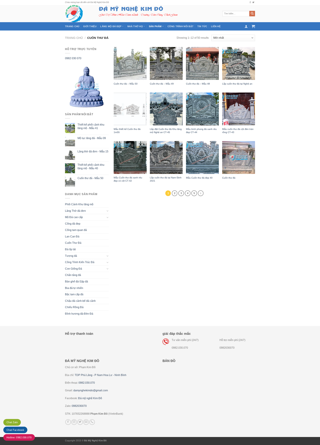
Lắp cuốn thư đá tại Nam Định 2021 (166, 179)
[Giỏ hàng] (253, 26)
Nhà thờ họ (135, 26)
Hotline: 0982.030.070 (19, 437)
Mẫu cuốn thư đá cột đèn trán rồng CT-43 (238, 131)
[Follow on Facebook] (250, 2)
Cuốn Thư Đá (73, 242)
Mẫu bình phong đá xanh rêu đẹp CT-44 (201, 131)
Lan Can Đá (72, 236)
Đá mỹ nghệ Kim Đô (90, 398)
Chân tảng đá (73, 275)
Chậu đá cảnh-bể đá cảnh (80, 300)
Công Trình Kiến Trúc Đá (79, 262)
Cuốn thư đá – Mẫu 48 (198, 83)
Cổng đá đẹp (72, 223)
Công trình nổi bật (181, 26)
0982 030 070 (73, 58)
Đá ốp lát (70, 249)
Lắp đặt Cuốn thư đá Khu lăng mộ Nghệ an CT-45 (166, 131)
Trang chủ (72, 26)
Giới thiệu (89, 26)
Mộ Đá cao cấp (74, 217)
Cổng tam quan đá (76, 230)
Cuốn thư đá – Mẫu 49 (162, 83)
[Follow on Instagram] (74, 422)
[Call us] (92, 422)
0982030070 (79, 405)
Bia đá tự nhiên (74, 288)
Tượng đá (71, 255)
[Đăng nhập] (246, 26)
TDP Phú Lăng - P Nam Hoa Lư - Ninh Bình (100, 375)
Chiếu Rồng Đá (74, 307)
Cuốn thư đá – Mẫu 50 (126, 83)
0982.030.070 (86, 382)
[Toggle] (107, 211)
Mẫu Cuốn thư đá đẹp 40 (199, 177)
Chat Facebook (15, 429)
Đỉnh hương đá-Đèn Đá (79, 313)
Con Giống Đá (73, 268)
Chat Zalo (12, 422)
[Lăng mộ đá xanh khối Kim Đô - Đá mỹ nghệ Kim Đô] (78, 13)
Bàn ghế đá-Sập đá (76, 281)
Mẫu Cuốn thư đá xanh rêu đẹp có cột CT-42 (128, 179)
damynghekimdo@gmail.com (90, 390)
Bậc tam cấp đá (74, 294)
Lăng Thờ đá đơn (75, 210)
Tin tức (202, 26)
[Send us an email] (86, 422)
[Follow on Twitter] (253, 2)
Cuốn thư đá (228, 177)
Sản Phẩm (155, 26)
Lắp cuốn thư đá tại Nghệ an (237, 83)
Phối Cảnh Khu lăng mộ (79, 204)
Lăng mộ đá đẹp (110, 26)
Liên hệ (215, 26)
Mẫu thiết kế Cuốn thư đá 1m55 (127, 131)
